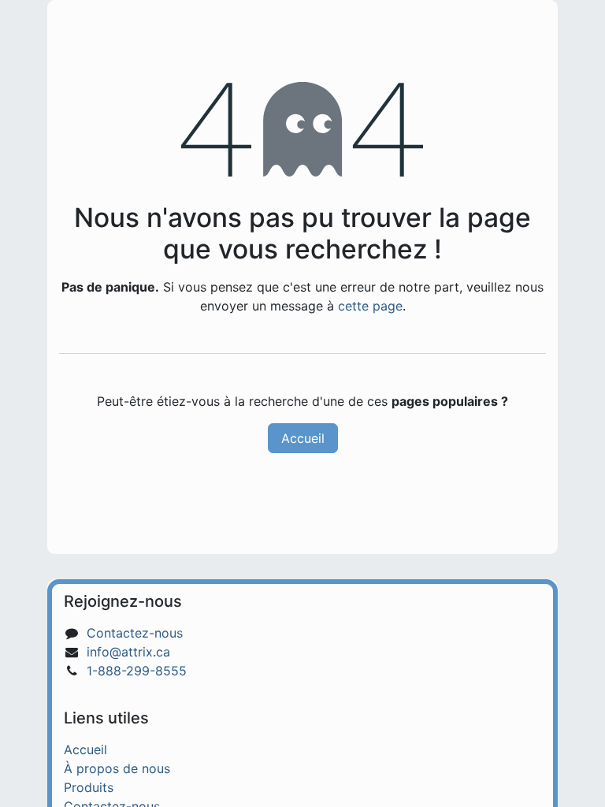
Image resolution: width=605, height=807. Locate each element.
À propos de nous (117, 768)
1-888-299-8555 (137, 671)
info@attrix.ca (128, 652)
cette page (370, 306)
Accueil (303, 438)
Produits (88, 787)
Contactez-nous (135, 633)
